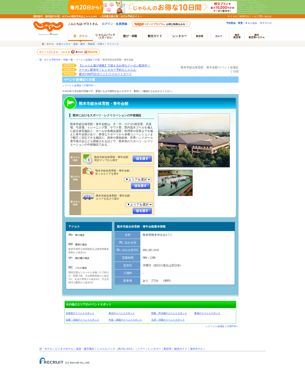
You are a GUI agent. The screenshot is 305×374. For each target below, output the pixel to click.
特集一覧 (68, 59)
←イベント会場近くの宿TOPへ (78, 85)
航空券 (199, 36)
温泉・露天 (79, 43)
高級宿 (91, 43)
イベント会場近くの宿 (88, 59)
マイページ (266, 22)
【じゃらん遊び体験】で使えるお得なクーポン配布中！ (114, 65)
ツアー (141, 348)
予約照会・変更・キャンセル (241, 22)
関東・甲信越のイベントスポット (169, 313)
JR (119, 348)
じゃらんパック (105, 36)
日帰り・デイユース (108, 43)
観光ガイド (180, 348)
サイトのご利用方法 (238, 16)
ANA (129, 348)
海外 (237, 36)
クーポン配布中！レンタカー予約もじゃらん (107, 69)
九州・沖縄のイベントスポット (168, 319)
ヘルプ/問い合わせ (262, 16)
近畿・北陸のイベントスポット (82, 319)
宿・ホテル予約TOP (50, 59)
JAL (123, 348)
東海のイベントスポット (207, 313)
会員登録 (121, 23)
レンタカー (180, 36)
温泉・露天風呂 (85, 348)
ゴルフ (218, 36)
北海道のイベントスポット (80, 313)
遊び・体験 (130, 36)
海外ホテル (196, 348)
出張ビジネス (63, 43)
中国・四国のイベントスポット (125, 319)
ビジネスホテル (64, 348)
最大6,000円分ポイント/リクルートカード (105, 74)
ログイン (107, 23)
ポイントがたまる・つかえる (55, 52)
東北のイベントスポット (122, 313)
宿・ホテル (45, 348)
